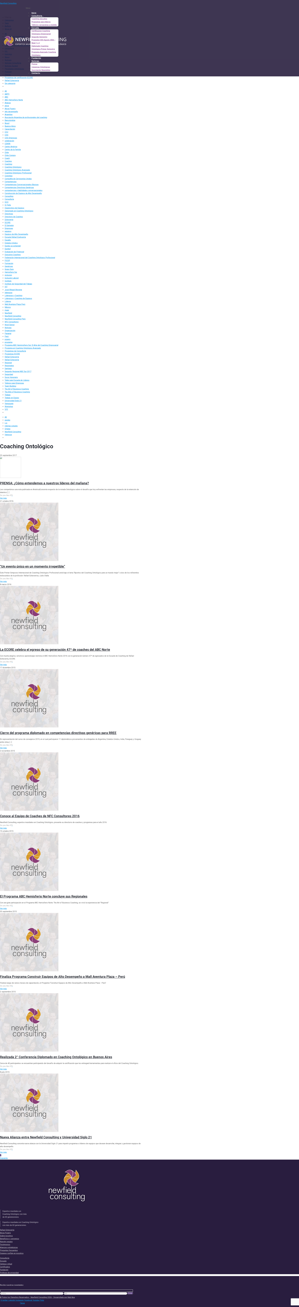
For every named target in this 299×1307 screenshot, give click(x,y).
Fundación (36, 58)
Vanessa (8, 435)
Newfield (8, 313)
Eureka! (8, 249)
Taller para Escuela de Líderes (17, 380)
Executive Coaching (13, 255)
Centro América (11, 147)
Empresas (9, 228)
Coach (7, 158)
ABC (6, 97)
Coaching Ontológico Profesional (18, 173)
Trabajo (8, 395)
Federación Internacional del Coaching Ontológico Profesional (30, 257)
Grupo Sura (9, 269)
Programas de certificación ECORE (19, 78)
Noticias (35, 61)
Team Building (10, 386)
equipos (8, 231)
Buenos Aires (10, 126)
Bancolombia (10, 120)
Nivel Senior (10, 325)
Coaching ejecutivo (39, 19)
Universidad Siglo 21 (13, 401)
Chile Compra (10, 155)
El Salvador (9, 225)
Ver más (3, 498)
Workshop (9, 406)
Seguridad (9, 374)
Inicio (34, 13)
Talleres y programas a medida (44, 25)
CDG (6, 135)
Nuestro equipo (6, 1242)
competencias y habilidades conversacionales (23, 190)
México (8, 307)
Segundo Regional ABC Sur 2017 (18, 371)
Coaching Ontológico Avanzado (17, 170)
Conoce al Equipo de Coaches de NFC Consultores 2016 (40, 816)
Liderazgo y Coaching (13, 295)
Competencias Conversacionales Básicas (22, 184)
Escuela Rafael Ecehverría (15, 237)
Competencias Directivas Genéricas (19, 187)
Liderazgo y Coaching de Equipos (18, 298)
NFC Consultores (12, 322)
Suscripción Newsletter (41, 70)
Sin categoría (10, 83)
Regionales (9, 366)
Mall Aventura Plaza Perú (15, 304)
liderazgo (8, 293)
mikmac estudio (11, 426)
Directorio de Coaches (14, 217)
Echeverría (9, 220)
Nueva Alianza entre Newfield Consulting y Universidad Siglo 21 (46, 1137)
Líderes (8, 301)
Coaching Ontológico (13, 167)
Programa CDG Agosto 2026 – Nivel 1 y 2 (43, 41)
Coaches (8, 161)
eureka (7, 420)
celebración (9, 141)
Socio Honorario (11, 377)
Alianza (8, 103)
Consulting (9, 196)
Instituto (8, 281)
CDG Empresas (11, 138)
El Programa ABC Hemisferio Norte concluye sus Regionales (43, 896)
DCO (6, 202)
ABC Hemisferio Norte (14, 100)
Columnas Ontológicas (41, 67)
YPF (6, 409)
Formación (9, 263)
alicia (7, 106)
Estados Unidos (11, 243)
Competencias (10, 182)
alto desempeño (11, 111)
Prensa (34, 64)
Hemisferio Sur (11, 272)
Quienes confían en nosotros (11, 1253)
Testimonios (5, 1244)
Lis (6, 423)
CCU (6, 132)
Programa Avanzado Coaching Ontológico (44, 53)
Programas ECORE (12, 354)
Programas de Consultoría (15, 351)
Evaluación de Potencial (14, 252)
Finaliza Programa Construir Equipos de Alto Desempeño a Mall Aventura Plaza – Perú (62, 977)
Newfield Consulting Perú (15, 319)
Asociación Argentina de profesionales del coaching (26, 117)
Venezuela (9, 403)
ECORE (7, 222)
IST (6, 287)
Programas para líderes (41, 22)
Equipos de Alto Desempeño (16, 234)
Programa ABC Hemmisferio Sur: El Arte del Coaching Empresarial (31, 345)
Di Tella (8, 205)
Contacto (36, 73)
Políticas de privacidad (9, 1273)
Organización (10, 330)
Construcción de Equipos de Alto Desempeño (23, 193)
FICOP (7, 260)
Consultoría (37, 16)
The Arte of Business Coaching (17, 392)
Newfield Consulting (8, 3)
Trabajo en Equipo (12, 398)
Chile (7, 152)
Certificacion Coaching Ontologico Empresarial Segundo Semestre (41, 34)
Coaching (8, 164)
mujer (7, 310)
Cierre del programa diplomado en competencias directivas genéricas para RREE (58, 733)
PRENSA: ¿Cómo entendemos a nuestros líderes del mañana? (44, 483)
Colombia (8, 176)
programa (8, 342)
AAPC (7, 94)
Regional (8, 363)
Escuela (35, 28)
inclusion (8, 275)
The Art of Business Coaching (17, 389)
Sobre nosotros (6, 1236)
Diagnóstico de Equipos (14, 208)
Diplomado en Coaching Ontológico (19, 211)
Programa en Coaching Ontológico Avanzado (23, 348)
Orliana (7, 429)
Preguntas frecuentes (9, 1250)
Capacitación (10, 129)
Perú (7, 336)
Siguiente (4, 1158)
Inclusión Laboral (12, 278)
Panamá (8, 333)
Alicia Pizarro (10, 109)
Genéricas (9, 266)
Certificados (5, 1267)
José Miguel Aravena (13, 290)
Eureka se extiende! (13, 246)
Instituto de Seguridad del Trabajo (18, 284)
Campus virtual (6, 1264)
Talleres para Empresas (14, 383)
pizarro (7, 339)
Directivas (9, 214)
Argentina (8, 114)
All (6, 91)
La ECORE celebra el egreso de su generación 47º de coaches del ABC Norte (55, 650)
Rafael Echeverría (12, 80)
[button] (64, 8)
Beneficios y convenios (9, 1239)
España (8, 240)
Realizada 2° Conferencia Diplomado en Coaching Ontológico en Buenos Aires (56, 1057)
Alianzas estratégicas (9, 1247)
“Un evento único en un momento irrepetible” (32, 566)
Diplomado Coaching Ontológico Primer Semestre (43, 47)
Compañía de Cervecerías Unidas (18, 179)
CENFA (7, 144)
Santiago (8, 368)
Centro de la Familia (13, 149)
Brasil (7, 123)
